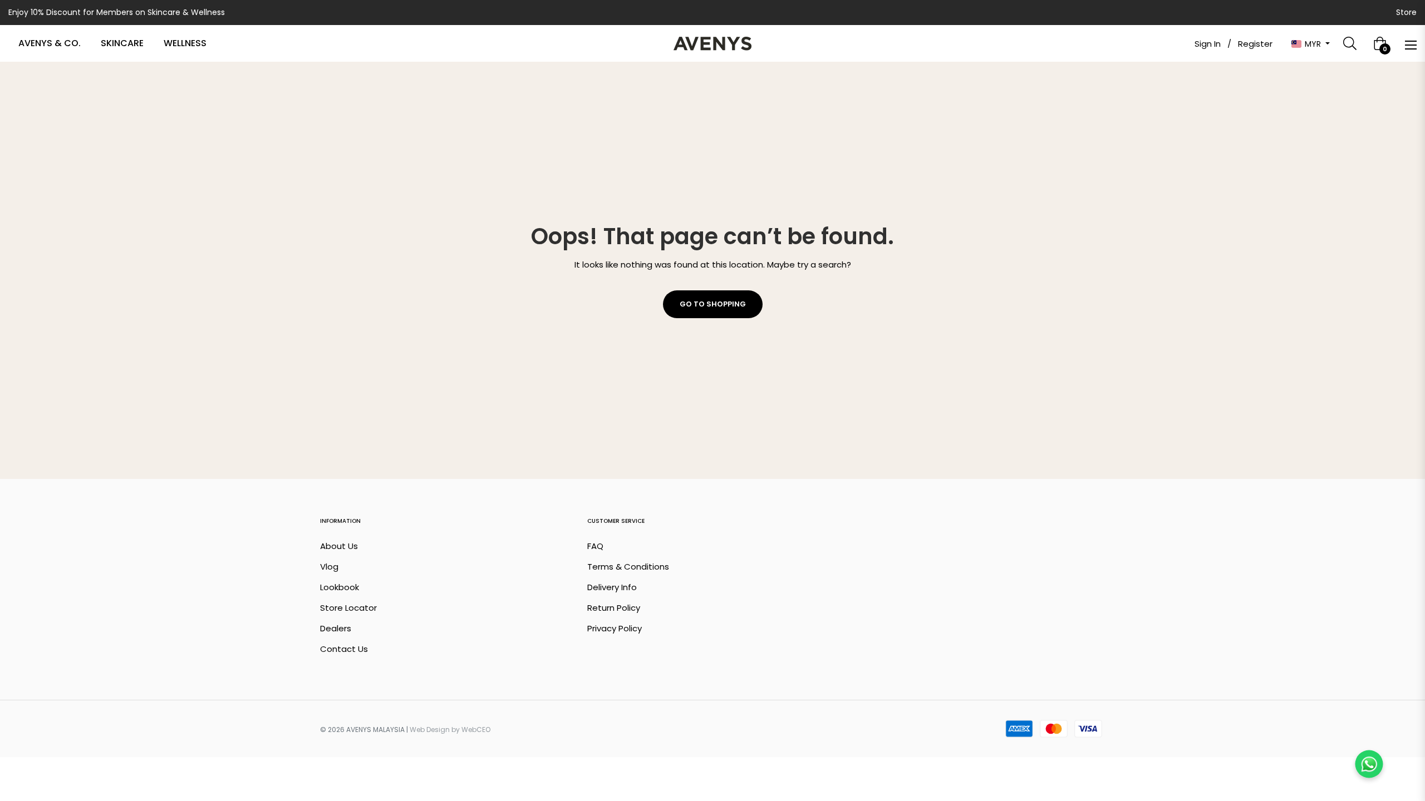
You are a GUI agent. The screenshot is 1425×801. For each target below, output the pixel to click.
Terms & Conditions (628, 566)
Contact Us (344, 649)
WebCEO (475, 729)
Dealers (335, 628)
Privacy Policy (614, 628)
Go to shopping (713, 304)
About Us (339, 546)
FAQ (595, 546)
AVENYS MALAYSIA (375, 729)
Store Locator (348, 608)
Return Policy (613, 608)
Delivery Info (612, 587)
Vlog (329, 566)
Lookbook (339, 587)
